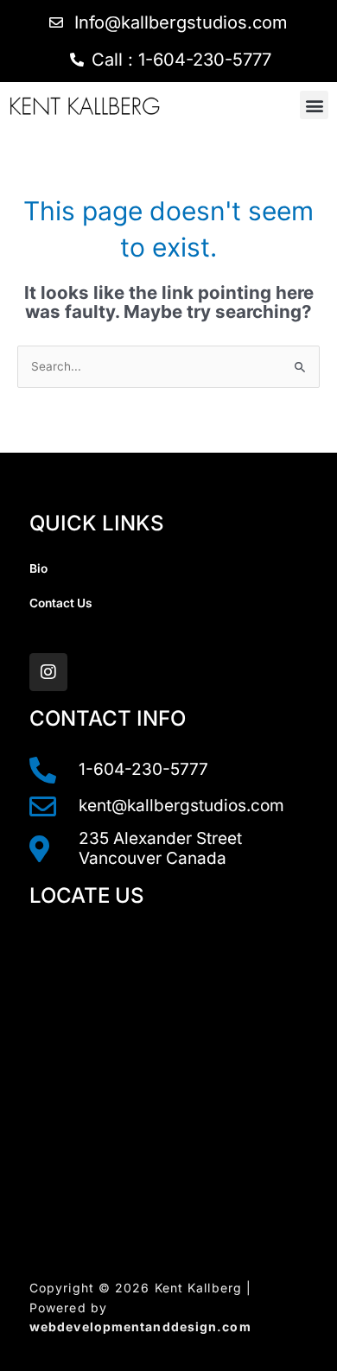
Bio (38, 568)
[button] (314, 105)
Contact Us (60, 603)
